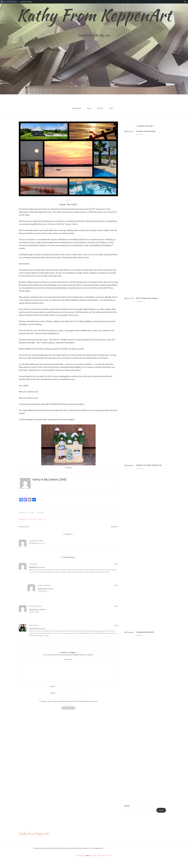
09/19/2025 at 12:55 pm (37, 610)
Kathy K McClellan (45, 479)
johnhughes (33, 564)
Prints (111, 108)
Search (126, 806)
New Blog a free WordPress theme (75, 848)
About (89, 108)
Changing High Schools (145, 632)
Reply (116, 564)
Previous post (24, 527)
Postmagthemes (97, 848)
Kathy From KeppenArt (94, 15)
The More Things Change (145, 131)
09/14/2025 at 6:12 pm (37, 629)
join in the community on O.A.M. (100, 855)
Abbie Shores (33, 625)
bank (25, 519)
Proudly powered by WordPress (45, 848)
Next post (114, 527)
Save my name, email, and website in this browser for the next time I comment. (69, 701)
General (100, 108)
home (44, 519)
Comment (68, 659)
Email (53, 693)
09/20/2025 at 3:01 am (37, 567)
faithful (39, 519)
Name (53, 686)
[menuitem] (8, 1)
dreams (30, 519)
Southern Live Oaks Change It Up (148, 465)
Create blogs (81, 855)
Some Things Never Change (146, 298)
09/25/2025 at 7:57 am (46, 589)
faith (35, 519)
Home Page (76, 108)
